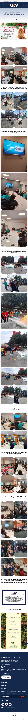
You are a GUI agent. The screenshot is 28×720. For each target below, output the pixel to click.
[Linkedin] (2, 704)
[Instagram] (6, 704)
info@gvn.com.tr (15, 1)
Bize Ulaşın (7, 677)
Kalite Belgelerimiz (4, 681)
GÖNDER (23, 696)
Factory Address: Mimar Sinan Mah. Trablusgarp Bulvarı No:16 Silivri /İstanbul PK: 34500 (13, 670)
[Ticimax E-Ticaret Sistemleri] (14, 715)
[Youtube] (10, 704)
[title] (14, 31)
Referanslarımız (19, 681)
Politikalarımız (12, 681)
